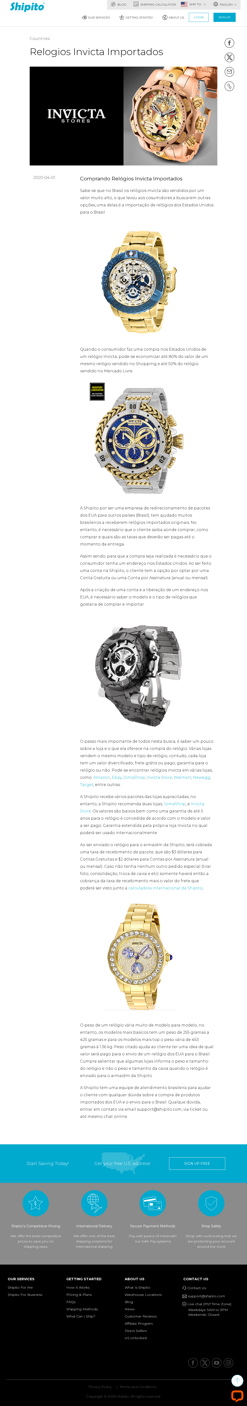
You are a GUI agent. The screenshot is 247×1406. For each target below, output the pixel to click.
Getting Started (139, 17)
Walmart (182, 777)
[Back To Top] (237, 1381)
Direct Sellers (136, 1331)
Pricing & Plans (79, 1294)
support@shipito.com (206, 1296)
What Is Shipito (137, 1287)
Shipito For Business (25, 1294)
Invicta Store (159, 777)
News (129, 1309)
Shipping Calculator (158, 4)
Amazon (101, 777)
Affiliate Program (139, 1323)
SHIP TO (195, 4)
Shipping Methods (82, 1309)
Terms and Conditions (138, 1387)
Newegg (201, 777)
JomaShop (134, 777)
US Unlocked (136, 1338)
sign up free (197, 1163)
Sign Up (225, 17)
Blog (121, 4)
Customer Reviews (141, 1316)
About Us (176, 17)
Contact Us (197, 1279)
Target (86, 784)
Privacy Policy (100, 1387)
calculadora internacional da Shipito (165, 888)
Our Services (99, 17)
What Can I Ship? (80, 1316)
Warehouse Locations (143, 1294)
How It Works (77, 1287)
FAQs (70, 1302)
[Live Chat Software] (237, 1396)
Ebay (116, 777)
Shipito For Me (20, 1287)
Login (199, 17)
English (226, 4)
